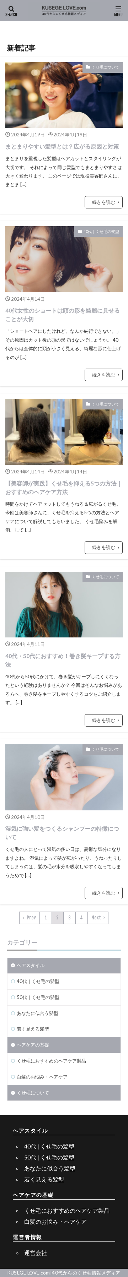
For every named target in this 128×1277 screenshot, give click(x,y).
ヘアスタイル (30, 965)
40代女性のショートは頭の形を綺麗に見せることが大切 (62, 314)
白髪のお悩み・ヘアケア (42, 1077)
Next (96, 917)
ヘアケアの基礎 (33, 1045)
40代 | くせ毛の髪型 (49, 1146)
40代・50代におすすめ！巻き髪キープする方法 (63, 660)
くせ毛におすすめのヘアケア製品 (51, 1061)
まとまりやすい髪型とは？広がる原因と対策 (62, 146)
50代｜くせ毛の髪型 (38, 997)
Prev (31, 917)
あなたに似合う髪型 (37, 1013)
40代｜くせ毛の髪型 (101, 231)
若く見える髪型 (33, 1029)
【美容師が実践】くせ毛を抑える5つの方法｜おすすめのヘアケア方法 (63, 487)
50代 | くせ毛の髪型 (49, 1157)
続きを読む (103, 202)
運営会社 (35, 1252)
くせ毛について (105, 67)
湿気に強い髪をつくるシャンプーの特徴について (62, 832)
